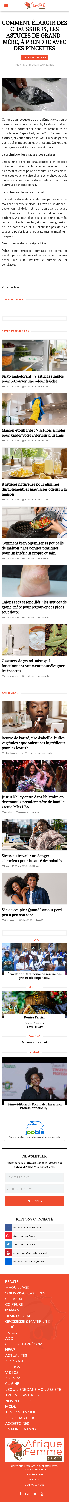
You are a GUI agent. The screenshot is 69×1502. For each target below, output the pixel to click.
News (10, 1350)
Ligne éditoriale (35, 1474)
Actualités (16, 1355)
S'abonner (34, 1201)
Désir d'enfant (19, 1316)
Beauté (11, 1282)
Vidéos (11, 1372)
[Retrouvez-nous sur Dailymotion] (48, 1494)
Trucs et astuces (22, 1395)
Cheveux (13, 1299)
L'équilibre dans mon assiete (33, 1389)
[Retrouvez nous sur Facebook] (20, 1494)
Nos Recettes (18, 1401)
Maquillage (17, 1287)
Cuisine (12, 1384)
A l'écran (14, 1361)
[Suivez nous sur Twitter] (34, 1494)
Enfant (12, 1333)
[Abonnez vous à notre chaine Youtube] (42, 1494)
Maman (12, 1310)
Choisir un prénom (23, 1344)
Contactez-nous (34, 1484)
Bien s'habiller (19, 1418)
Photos (12, 1367)
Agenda (13, 1378)
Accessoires (17, 1423)
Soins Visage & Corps (25, 1293)
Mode (10, 1406)
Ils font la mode (21, 1429)
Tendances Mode (22, 1412)
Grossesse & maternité (27, 1321)
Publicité (34, 1479)
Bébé (9, 1327)
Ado (9, 1338)
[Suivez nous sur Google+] (27, 1494)
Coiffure (14, 1304)
